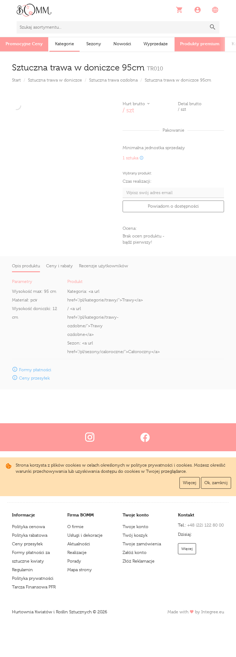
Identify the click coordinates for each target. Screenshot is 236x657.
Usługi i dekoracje (85, 535)
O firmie (75, 526)
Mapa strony (79, 569)
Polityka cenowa (28, 526)
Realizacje (77, 552)
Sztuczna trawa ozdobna (113, 80)
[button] (180, 10)
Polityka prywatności (32, 578)
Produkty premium (199, 43)
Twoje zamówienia (142, 543)
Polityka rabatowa (29, 535)
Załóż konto (135, 552)
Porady (74, 561)
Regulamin (22, 569)
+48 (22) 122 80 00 (205, 525)
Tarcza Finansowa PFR (34, 586)
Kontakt (186, 514)
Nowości (122, 43)
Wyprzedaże (156, 43)
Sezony (93, 43)
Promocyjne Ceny (24, 43)
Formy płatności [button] (35, 369)
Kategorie (64, 43)
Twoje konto (135, 526)
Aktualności (78, 543)
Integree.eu (212, 611)
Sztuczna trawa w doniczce (55, 80)
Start (16, 80)
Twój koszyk (135, 535)
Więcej (189, 482)
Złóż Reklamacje (139, 561)
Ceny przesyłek (27, 543)
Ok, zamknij (216, 482)
